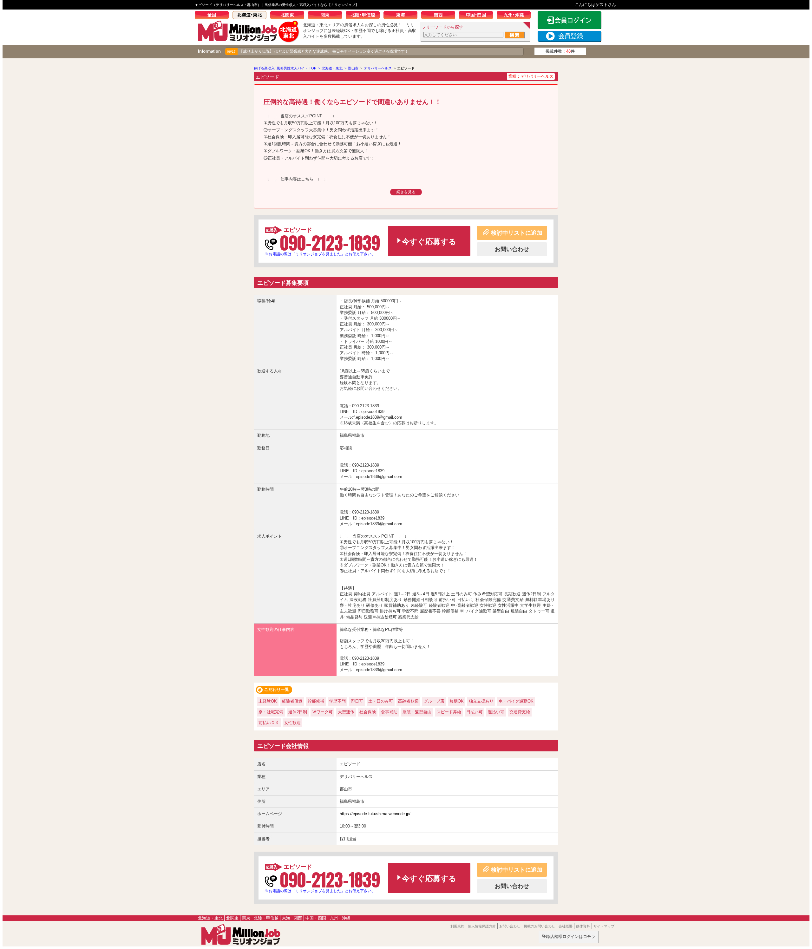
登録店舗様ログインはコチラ (568, 936)
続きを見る (406, 192)
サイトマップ (603, 926)
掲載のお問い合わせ (539, 926)
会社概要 (566, 926)
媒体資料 (583, 926)
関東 (327, 16)
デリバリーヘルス (378, 68)
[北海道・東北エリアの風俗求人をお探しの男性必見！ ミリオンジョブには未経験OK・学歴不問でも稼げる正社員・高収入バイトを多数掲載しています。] (249, 40)
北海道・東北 (251, 16)
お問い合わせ (512, 249)
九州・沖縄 (515, 16)
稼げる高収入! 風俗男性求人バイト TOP (285, 68)
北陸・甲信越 (364, 16)
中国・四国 (478, 16)
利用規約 (457, 926)
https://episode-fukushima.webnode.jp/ (375, 813)
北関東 (289, 16)
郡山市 (353, 68)
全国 (213, 16)
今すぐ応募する (429, 241)
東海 (402, 16)
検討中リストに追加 (516, 233)
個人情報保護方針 (482, 926)
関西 (440, 16)
